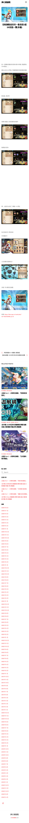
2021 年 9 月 (4, 685)
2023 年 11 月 (5, 607)
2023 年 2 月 (4, 634)
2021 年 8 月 (4, 688)
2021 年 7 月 (4, 691)
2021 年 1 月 (4, 709)
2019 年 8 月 (4, 761)
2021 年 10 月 (4, 682)
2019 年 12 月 (4, 749)
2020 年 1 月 (4, 746)
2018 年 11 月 (4, 788)
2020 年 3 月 (4, 740)
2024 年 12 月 (5, 568)
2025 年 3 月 (4, 559)
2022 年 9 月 (4, 649)
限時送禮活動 (9, 390)
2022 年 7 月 (4, 655)
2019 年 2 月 (4, 779)
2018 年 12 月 (5, 785)
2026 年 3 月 (4, 522)
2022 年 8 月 (4, 652)
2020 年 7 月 (4, 728)
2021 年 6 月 (4, 694)
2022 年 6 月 (4, 658)
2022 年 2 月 (4, 670)
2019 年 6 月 (4, 767)
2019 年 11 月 (4, 752)
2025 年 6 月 (4, 550)
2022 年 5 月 (4, 661)
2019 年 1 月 (4, 782)
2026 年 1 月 (4, 528)
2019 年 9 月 (4, 758)
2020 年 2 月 (4, 743)
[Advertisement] (14, 44)
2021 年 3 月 (4, 703)
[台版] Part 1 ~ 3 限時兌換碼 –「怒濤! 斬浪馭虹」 (14, 480)
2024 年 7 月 (4, 583)
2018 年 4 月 (4, 797)
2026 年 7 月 (4, 510)
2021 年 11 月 (4, 679)
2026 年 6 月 (4, 513)
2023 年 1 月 (4, 637)
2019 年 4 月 (4, 773)
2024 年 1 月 (4, 601)
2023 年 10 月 (5, 610)
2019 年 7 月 (4, 764)
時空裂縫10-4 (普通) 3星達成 (12, 352)
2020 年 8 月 (4, 724)
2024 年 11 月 (5, 571)
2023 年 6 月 (4, 622)
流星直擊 (12, 422)
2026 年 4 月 (4, 519)
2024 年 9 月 (4, 577)
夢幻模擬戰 (3, 390)
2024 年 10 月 (5, 574)
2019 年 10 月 (4, 755)
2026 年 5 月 (4, 516)
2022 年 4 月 (4, 664)
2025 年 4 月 (4, 556)
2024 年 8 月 (4, 580)
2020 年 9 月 (4, 722)
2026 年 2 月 (4, 525)
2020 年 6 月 (4, 731)
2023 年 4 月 (4, 628)
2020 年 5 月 (4, 734)
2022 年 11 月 (4, 643)
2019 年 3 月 (4, 776)
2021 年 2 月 (4, 706)
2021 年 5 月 (4, 697)
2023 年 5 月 (4, 625)
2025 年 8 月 (4, 544)
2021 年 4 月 (4, 700)
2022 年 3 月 (4, 667)
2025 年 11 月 (5, 535)
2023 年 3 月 (4, 631)
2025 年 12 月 (5, 531)
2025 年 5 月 (4, 553)
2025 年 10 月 (5, 538)
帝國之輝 (8, 422)
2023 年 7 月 (4, 619)
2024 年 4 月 (4, 592)
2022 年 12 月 (5, 640)
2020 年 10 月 (5, 718)
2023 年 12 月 (5, 604)
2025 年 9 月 (4, 541)
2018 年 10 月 (5, 791)
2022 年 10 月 (5, 646)
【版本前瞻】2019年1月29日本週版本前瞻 (13, 355)
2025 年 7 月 (4, 547)
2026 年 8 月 (4, 507)
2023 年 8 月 (4, 616)
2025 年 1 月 (4, 565)
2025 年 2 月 (4, 562)
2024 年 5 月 (4, 589)
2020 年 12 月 (5, 712)
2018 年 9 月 (4, 794)
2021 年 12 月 (4, 676)
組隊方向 (16, 422)
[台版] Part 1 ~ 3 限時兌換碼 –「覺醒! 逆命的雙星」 (14, 494)
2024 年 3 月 (4, 595)
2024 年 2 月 (4, 598)
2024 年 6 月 (4, 586)
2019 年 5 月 (4, 770)
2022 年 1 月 (4, 673)
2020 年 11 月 (4, 715)
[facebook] (3, 803)
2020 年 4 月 (4, 737)
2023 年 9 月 (4, 613)
